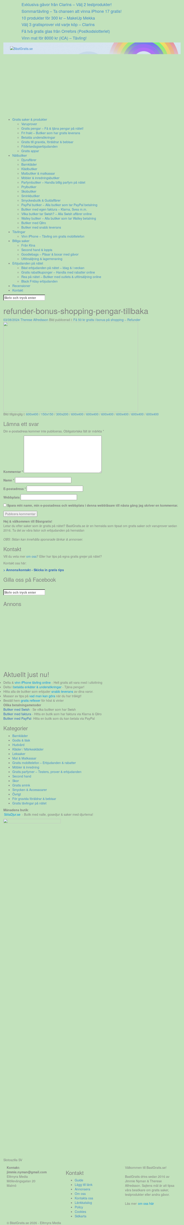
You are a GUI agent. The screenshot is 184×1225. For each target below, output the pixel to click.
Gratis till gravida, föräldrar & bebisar (47, 142)
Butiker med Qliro (33, 222)
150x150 (47, 414)
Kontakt (17, 290)
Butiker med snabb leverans (41, 227)
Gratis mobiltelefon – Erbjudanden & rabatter (44, 762)
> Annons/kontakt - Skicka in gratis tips (33, 570)
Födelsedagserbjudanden (39, 146)
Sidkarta (80, 1216)
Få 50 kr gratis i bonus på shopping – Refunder (106, 319)
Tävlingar (18, 231)
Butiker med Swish (16, 709)
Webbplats (11, 497)
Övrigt (16, 794)
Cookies (80, 1211)
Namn (8, 480)
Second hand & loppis (36, 249)
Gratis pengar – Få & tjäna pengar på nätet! (52, 128)
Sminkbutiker (30, 196)
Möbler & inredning (25, 767)
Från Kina (28, 245)
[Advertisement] (92, 85)
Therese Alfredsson (34, 319)
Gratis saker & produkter (29, 119)
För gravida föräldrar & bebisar (34, 798)
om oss (31, 556)
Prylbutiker (28, 187)
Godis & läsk (21, 740)
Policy (79, 1207)
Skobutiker (28, 191)
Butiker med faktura (17, 714)
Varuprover (29, 124)
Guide (79, 1180)
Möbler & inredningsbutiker (40, 178)
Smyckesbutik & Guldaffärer (41, 200)
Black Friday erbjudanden (39, 281)
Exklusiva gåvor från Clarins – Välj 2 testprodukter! (67, 4)
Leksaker (18, 753)
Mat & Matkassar (24, 758)
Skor (15, 780)
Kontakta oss (84, 1198)
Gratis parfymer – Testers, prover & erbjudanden (46, 771)
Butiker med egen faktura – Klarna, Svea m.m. (54, 209)
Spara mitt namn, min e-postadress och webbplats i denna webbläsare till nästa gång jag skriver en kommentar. (92, 505)
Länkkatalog (83, 1202)
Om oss (80, 1193)
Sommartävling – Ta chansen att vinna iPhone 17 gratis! (72, 11)
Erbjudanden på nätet (27, 263)
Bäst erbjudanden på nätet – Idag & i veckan (52, 267)
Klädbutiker (29, 169)
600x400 (32, 414)
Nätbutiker (19, 155)
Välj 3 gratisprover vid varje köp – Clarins (58, 24)
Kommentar (13, 471)
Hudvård (18, 744)
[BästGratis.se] (21, 48)
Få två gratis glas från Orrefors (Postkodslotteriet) (66, 31)
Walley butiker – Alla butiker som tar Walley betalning (58, 218)
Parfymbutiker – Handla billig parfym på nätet (53, 182)
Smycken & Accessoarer (29, 789)
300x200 (62, 414)
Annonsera (82, 1189)
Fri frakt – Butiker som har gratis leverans (50, 133)
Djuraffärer (28, 160)
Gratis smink (21, 785)
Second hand (21, 776)
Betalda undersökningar (38, 137)
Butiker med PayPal (17, 718)
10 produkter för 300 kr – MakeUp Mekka (58, 18)
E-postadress (14, 488)
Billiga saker (20, 240)
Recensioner (21, 285)
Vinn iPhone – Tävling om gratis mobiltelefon (52, 236)
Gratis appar (30, 151)
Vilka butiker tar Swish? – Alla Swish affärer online (56, 214)
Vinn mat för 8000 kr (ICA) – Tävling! (54, 38)
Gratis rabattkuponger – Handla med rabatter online (58, 272)
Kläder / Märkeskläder (28, 749)
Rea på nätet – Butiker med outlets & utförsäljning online (61, 276)
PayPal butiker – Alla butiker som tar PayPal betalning (59, 205)
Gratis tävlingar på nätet (29, 803)
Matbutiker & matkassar (38, 173)
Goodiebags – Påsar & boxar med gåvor (50, 254)
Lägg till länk (83, 1184)
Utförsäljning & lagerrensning (41, 258)
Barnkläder (29, 164)
